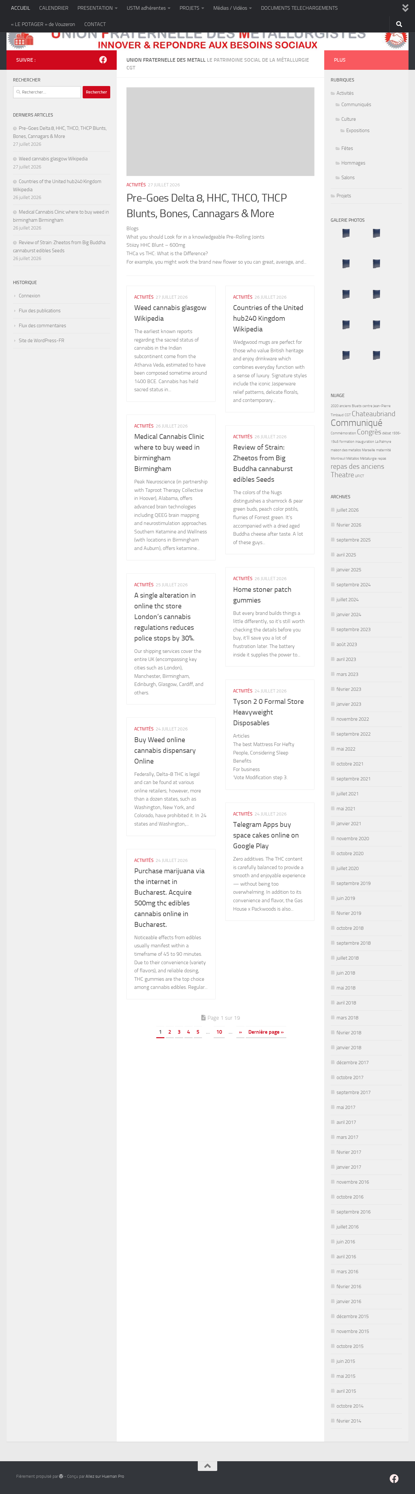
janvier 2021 (349, 824)
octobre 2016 (350, 1197)
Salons (348, 178)
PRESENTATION (95, 8)
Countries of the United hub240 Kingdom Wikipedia (268, 318)
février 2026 (349, 525)
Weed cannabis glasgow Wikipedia (53, 159)
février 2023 (349, 689)
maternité (383, 450)
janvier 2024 (349, 614)
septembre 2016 (354, 1212)
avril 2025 (346, 555)
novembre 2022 (353, 719)
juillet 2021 (348, 794)
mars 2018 (347, 1018)
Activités (136, 185)
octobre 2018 (350, 928)
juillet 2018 (348, 958)
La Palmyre (383, 442)
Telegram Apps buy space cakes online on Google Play (266, 835)
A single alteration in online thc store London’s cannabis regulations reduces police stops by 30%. (165, 616)
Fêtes (347, 148)
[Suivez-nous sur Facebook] (103, 60)
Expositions (358, 130)
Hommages (353, 163)
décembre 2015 (353, 1316)
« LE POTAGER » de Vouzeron (43, 24)
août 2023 (347, 644)
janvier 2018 (349, 1048)
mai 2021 (346, 809)
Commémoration (343, 433)
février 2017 (349, 1152)
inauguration (364, 442)
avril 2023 (346, 659)
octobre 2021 (350, 764)
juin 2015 (346, 1361)
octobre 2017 (350, 1077)
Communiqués (356, 104)
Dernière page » (266, 1032)
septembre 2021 (354, 779)
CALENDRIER (53, 8)
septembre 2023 (354, 629)
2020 (334, 406)
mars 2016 (347, 1272)
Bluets (357, 406)
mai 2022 (346, 749)
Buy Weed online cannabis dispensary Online (165, 751)
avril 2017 (346, 1122)
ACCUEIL (20, 8)
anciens (345, 406)
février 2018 (349, 1033)
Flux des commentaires (42, 326)
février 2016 (349, 1286)
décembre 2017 (353, 1062)
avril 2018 (346, 1003)
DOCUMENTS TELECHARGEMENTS (299, 8)
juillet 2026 (348, 510)
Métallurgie (368, 458)
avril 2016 (346, 1257)
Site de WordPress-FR (41, 340)
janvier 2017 (349, 1167)
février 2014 (349, 1421)
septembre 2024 (354, 585)
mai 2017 (346, 1107)
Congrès (369, 432)
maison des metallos (346, 450)
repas (382, 458)
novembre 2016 (353, 1182)
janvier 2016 (349, 1301)
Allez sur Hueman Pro (105, 1476)
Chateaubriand (374, 414)
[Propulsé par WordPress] (61, 1476)
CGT (348, 415)
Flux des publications (40, 311)
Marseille (368, 450)
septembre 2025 (354, 540)
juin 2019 (346, 898)
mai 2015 (346, 1376)
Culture (348, 119)
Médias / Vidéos (230, 8)
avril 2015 (346, 1391)
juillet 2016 (348, 1227)
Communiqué (357, 423)
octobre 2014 (350, 1406)
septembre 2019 (354, 883)
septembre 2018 (354, 943)
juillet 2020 (348, 868)
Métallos (352, 458)
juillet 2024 (348, 600)
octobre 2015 (350, 1346)
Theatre (342, 475)
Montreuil (338, 458)
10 (219, 1032)
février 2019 (349, 913)
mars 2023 (347, 674)
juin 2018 (346, 973)
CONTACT (95, 24)
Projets (344, 196)
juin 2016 (346, 1242)
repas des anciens (357, 466)
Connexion (29, 296)
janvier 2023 (349, 704)
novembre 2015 (353, 1331)
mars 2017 (347, 1137)
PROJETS (189, 8)
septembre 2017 (354, 1092)
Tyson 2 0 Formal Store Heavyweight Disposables (268, 712)
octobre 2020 (350, 853)
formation (346, 442)
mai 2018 (346, 988)
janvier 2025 (349, 570)
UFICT (359, 476)
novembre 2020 (353, 838)
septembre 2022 (354, 734)
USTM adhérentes (146, 8)
